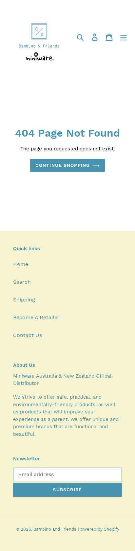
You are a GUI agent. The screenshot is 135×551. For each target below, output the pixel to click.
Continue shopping (62, 165)
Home (20, 264)
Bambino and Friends (54, 529)
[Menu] (123, 37)
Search (22, 282)
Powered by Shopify (98, 529)
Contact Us (27, 335)
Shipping (24, 300)
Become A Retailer (36, 317)
